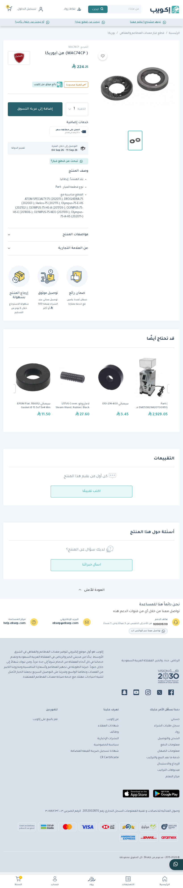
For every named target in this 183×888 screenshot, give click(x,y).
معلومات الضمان (168, 751)
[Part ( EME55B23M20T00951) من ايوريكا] (150, 389)
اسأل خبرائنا (91, 565)
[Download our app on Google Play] (166, 795)
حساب (55, 885)
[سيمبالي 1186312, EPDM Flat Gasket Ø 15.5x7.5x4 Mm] (33, 389)
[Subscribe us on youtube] (139, 693)
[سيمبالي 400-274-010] (111, 389)
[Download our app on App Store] (136, 795)
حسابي (175, 719)
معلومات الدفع (170, 745)
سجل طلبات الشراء (167, 726)
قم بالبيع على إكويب (45, 719)
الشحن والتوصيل (169, 738)
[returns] (19, 276)
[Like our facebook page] (174, 693)
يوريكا (111, 33)
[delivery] (48, 276)
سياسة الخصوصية (106, 745)
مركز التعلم (173, 776)
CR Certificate (109, 757)
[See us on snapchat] (127, 693)
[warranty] (77, 276)
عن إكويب (113, 719)
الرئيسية (165, 885)
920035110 (160, 624)
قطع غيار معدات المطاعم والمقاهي (142, 33)
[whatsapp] (176, 864)
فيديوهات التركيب (168, 770)
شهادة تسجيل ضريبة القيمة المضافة (95, 751)
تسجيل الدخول (26, 9)
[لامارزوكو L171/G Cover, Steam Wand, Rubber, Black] (72, 389)
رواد (91, 885)
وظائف (114, 732)
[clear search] (109, 9)
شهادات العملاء (108, 726)
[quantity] (77, 109)
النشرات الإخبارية (108, 738)
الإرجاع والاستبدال (168, 764)
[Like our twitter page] (162, 693)
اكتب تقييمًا (91, 491)
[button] (19, 148)
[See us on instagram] (151, 693)
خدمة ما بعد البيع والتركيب (163, 757)
